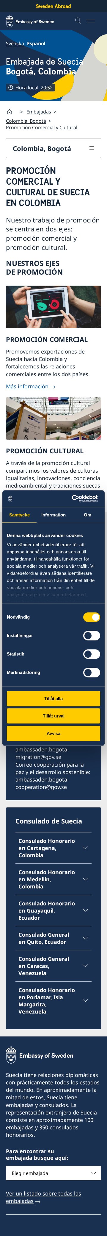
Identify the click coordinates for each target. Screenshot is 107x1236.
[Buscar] (78, 21)
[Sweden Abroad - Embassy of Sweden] (35, 21)
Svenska (15, 43)
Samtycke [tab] (19, 514)
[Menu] (93, 21)
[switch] (91, 635)
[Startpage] (12, 112)
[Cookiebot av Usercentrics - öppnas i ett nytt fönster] (75, 498)
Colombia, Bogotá (26, 121)
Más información (27, 386)
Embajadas (38, 111)
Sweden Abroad (53, 6)
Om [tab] (87, 514)
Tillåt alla (53, 698)
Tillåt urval (53, 715)
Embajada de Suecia (44, 66)
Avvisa (53, 733)
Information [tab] (53, 514)
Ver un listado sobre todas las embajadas (43, 1197)
